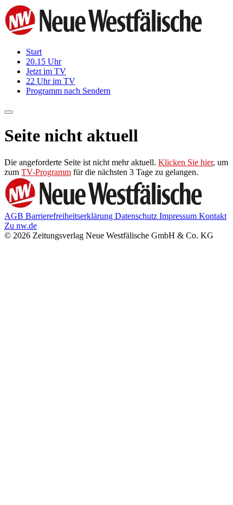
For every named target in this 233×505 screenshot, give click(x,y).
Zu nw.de (20, 225)
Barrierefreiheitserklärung (70, 216)
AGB (14, 216)
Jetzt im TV (46, 71)
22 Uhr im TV (50, 81)
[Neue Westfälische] (106, 33)
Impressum (179, 216)
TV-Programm (46, 172)
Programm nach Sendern (68, 90)
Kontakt (212, 216)
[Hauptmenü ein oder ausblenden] (8, 112)
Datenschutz (137, 216)
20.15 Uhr (43, 61)
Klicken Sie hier (185, 162)
